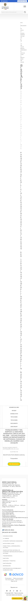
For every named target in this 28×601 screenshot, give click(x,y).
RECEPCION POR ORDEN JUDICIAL (14, 455)
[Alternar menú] (25, 6)
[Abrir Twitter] (11, 591)
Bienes (21, 22)
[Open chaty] (25, 598)
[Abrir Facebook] (14, 591)
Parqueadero (14, 458)
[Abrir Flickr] (17, 591)
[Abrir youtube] (7, 591)
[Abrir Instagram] (21, 591)
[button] (6, 1)
